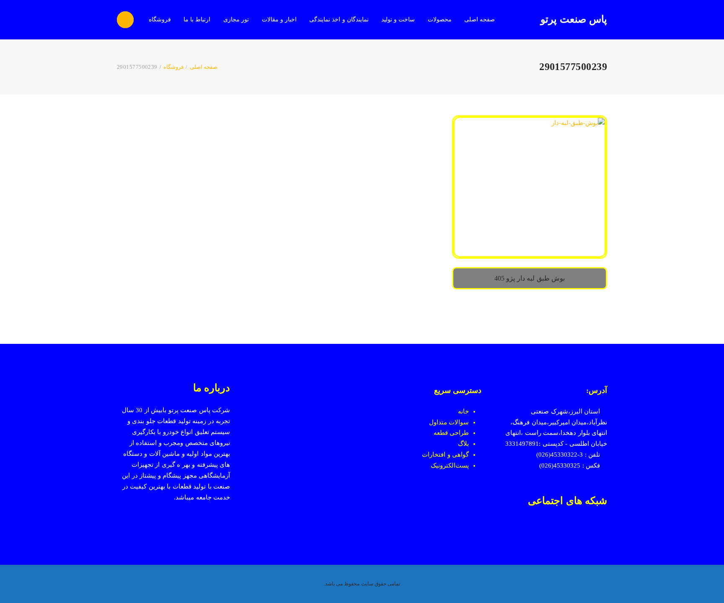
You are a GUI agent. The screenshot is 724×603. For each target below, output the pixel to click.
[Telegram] (558, 529)
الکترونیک (443, 465)
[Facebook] (603, 529)
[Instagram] (588, 529)
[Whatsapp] (573, 529)
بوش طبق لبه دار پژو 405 (529, 278)
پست (462, 465)
